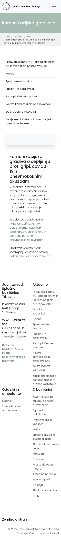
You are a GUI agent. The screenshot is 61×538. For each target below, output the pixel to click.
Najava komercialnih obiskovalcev (27, 104)
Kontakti (38, 454)
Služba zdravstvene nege (45, 446)
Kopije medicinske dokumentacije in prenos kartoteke (29, 121)
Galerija (38, 485)
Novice (9, 74)
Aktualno (18, 36)
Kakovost (39, 429)
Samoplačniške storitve (21, 96)
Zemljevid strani (14, 519)
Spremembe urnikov (19, 81)
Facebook (31, 256)
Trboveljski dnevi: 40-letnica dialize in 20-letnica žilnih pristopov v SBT (30, 64)
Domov (6, 36)
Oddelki (7, 401)
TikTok (46, 256)
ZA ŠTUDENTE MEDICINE (21, 112)
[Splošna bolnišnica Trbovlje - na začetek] (21, 6)
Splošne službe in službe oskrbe (44, 437)
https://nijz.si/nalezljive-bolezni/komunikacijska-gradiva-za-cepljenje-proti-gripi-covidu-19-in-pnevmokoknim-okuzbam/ (27, 232)
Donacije (38, 459)
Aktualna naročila (44, 474)
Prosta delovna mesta (43, 467)
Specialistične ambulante (11, 408)
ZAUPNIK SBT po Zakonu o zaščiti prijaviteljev (43, 401)
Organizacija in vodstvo (42, 422)
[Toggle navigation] (54, 6)
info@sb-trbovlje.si (14, 337)
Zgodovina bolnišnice (39, 412)
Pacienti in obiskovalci (19, 89)
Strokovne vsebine (45, 490)
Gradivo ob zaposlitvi (40, 311)
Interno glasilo (42, 479)
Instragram (16, 256)
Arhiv (36, 496)
